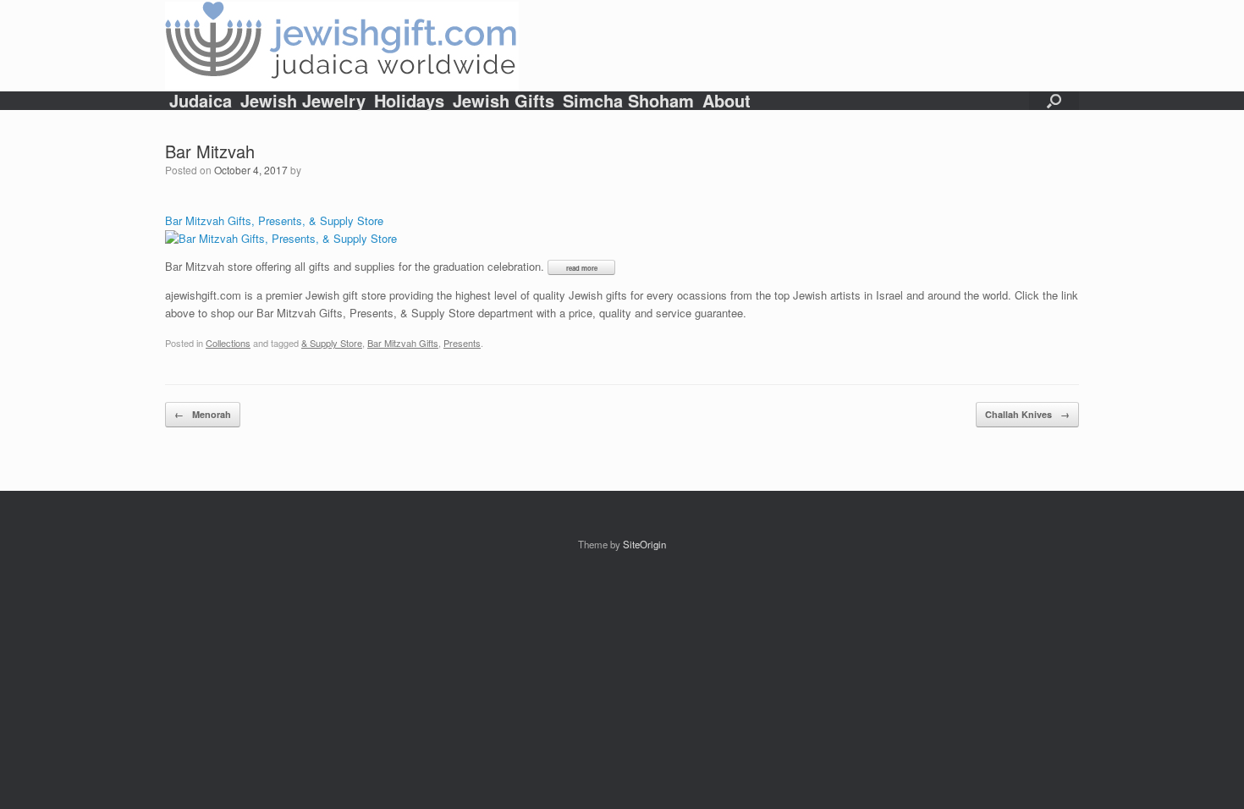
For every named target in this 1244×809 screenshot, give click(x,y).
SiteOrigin (644, 544)
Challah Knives (1027, 414)
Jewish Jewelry (303, 100)
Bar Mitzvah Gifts (402, 342)
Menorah (202, 414)
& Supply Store (331, 342)
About (726, 100)
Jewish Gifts (503, 100)
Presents (462, 342)
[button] (1054, 100)
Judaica (200, 100)
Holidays (409, 100)
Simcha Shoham (628, 100)
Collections (228, 342)
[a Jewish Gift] (342, 46)
